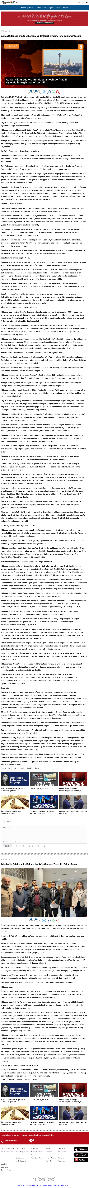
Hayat (58, 8)
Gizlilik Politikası (36, 1185)
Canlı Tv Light (6, 1155)
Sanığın (29, 768)
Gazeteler (61, 1158)
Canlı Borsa (35, 1149)
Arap (3, 1079)
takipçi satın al (21, 1161)
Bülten (39, 8)
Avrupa (31, 8)
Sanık (37, 768)
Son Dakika (20, 1158)
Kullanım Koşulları (58, 1185)
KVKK (50, 1185)
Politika (65, 8)
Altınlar (48, 1149)
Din (45, 8)
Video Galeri (62, 1152)
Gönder (7, 846)
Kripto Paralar (51, 1158)
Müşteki (19, 1079)
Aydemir (11, 1079)
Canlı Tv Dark (20, 1149)
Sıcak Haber (62, 1161)
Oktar (15, 768)
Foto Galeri (61, 1149)
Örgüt (22, 768)
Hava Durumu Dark (7, 1149)
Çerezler (44, 1185)
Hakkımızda (21, 1185)
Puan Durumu (35, 1155)
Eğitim (51, 8)
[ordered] (29, 846)
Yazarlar (61, 1155)
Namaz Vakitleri (36, 1152)
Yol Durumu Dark (7, 1152)
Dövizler (49, 1152)
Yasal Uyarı (67, 1185)
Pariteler (49, 1161)
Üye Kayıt (4, 1167)
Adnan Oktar (6, 768)
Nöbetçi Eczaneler (22, 1155)
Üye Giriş (4, 1164)
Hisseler (49, 1155)
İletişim (28, 1185)
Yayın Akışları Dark (22, 1152)
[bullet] (32, 846)
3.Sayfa (23, 8)
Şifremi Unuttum (7, 1170)
